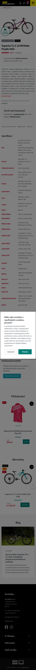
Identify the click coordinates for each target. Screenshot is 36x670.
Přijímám (25, 352)
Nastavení (11, 352)
